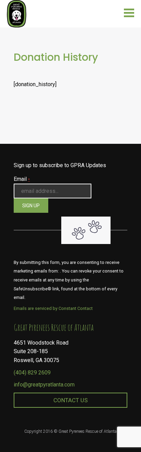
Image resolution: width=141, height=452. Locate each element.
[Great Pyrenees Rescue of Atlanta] (16, 13)
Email (22, 179)
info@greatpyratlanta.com (44, 384)
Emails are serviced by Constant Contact (53, 308)
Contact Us (70, 400)
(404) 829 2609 (32, 372)
